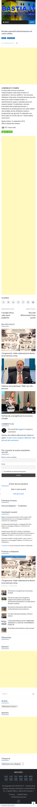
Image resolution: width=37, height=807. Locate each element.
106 (11, 779)
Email (3, 464)
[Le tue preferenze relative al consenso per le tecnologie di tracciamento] (33, 803)
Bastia (4, 38)
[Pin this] (28, 302)
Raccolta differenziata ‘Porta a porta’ (28, 315)
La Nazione (17, 556)
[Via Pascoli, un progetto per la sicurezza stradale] (3, 592)
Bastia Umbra (9, 556)
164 (25, 779)
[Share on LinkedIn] (13, 302)
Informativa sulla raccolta (8, 805)
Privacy (12, 794)
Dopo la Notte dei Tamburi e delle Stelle (21, 545)
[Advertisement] (18, 66)
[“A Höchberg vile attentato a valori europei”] (3, 630)
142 (20, 779)
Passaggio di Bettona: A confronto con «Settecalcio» (16, 535)
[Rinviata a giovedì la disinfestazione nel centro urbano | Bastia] (18, 10)
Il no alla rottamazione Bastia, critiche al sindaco (20, 615)
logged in (21, 429)
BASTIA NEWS (11, 38)
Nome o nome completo (8, 457)
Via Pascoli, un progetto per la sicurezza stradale (20, 592)
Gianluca (5, 585)
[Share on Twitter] (8, 302)
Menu (7, 22)
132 (15, 779)
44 (6, 779)
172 (30, 779)
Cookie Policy (22, 794)
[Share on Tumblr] (18, 302)
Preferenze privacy (18, 797)
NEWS (32, 22)
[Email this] (33, 302)
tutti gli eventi (18, 494)
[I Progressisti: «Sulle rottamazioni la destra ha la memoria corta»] (18, 567)
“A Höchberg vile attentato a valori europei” (21, 628)
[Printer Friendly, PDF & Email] (7, 131)
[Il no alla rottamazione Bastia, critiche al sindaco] (3, 615)
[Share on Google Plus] (23, 302)
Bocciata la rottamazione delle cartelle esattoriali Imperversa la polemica (20, 608)
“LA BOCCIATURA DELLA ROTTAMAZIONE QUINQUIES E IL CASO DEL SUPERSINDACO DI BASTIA (21, 622)
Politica (23, 556)
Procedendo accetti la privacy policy (14, 471)
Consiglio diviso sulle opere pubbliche (7, 315)
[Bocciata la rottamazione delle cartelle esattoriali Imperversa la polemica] (3, 608)
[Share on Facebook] (3, 302)
